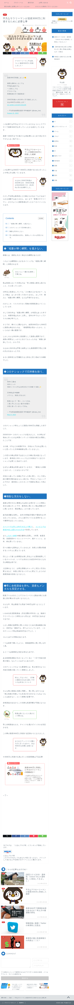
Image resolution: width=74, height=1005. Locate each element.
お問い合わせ (43, 2)
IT (62, 121)
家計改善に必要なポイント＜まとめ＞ (17, 6)
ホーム (6, 2)
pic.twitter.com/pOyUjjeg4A (16, 105)
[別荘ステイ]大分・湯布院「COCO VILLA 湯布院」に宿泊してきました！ (63, 39)
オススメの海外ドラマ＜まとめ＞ (46, 6)
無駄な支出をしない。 (17, 231)
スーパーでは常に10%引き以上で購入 (17, 527)
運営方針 (31, 2)
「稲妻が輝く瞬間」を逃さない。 (21, 224)
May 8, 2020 (11, 414)
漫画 (62, 165)
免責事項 (21, 1002)
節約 (62, 175)
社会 (62, 170)
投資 (5, 14)
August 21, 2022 (12, 113)
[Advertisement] (25, 816)
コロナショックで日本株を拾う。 (21, 227)
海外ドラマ (62, 156)
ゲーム (62, 131)
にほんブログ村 (9, 855)
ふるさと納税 (11, 536)
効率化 (62, 141)
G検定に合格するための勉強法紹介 (62, 58)
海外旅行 (62, 161)
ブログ (62, 136)
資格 (62, 180)
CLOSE (41, 218)
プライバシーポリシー (10, 1002)
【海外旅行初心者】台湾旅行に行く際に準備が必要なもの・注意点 (63, 49)
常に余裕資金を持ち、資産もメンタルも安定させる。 (26, 236)
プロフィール (18, 2)
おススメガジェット (62, 126)
